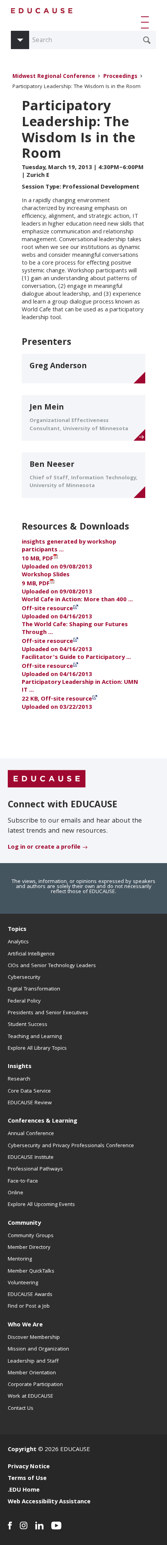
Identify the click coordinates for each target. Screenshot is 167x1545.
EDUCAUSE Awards (30, 1295)
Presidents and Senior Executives (48, 1013)
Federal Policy (24, 1001)
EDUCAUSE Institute (31, 1157)
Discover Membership (34, 1337)
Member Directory (29, 1247)
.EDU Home (24, 1490)
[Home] (42, 11)
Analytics (18, 942)
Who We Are (25, 1325)
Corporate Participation (35, 1385)
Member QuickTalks (31, 1271)
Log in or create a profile (44, 847)
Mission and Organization (38, 1349)
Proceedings (120, 76)
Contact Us (20, 1408)
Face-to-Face (23, 1181)
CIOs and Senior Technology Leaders (52, 966)
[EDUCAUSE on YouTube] (56, 1525)
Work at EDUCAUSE (30, 1396)
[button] (146, 22)
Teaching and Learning (35, 1037)
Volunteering (23, 1283)
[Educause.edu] (46, 779)
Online (15, 1193)
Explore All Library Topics (37, 1048)
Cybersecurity (24, 977)
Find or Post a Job (29, 1306)
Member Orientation (32, 1373)
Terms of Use (27, 1479)
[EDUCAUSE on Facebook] (10, 1525)
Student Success (27, 1025)
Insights (19, 1067)
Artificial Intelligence (31, 954)
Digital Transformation (34, 989)
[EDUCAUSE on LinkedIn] (39, 1525)
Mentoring (20, 1259)
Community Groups (31, 1236)
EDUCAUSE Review (30, 1103)
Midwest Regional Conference (53, 76)
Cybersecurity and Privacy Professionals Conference (71, 1146)
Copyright (22, 1450)
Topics (17, 930)
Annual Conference (31, 1134)
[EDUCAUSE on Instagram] (24, 1525)
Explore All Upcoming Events (41, 1205)
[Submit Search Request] (146, 40)
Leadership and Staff (33, 1361)
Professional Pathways (35, 1169)
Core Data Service (29, 1091)
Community (24, 1223)
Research (19, 1079)
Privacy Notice (29, 1467)
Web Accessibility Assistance (49, 1502)
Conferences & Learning (42, 1121)
